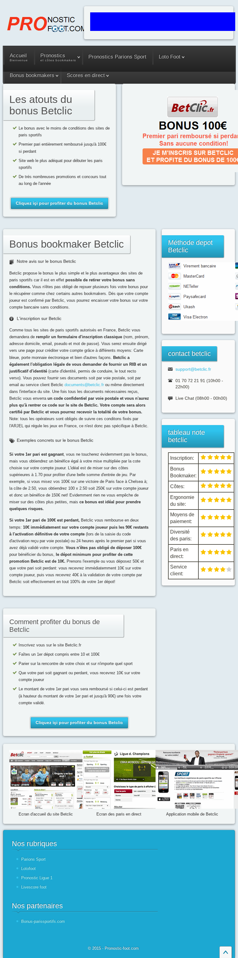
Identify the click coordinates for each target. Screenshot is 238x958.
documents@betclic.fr (84, 384)
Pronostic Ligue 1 (36, 877)
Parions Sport (33, 859)
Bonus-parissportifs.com (43, 921)
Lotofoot (28, 868)
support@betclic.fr (193, 369)
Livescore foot (33, 887)
